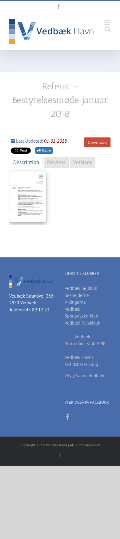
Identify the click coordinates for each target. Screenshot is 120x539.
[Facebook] (68, 417)
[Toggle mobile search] (108, 29)
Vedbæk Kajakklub (82, 323)
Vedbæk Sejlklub (81, 288)
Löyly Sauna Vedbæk (84, 376)
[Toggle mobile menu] (107, 22)
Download (97, 142)
